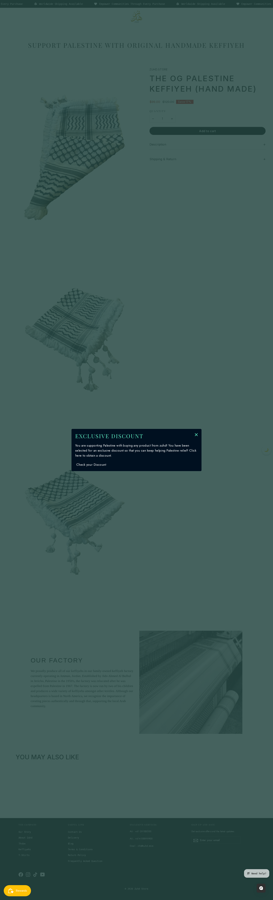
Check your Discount (91, 464)
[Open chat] (261, 888)
